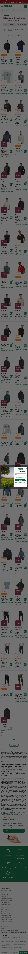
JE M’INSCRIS (20, 480)
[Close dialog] (26, 468)
